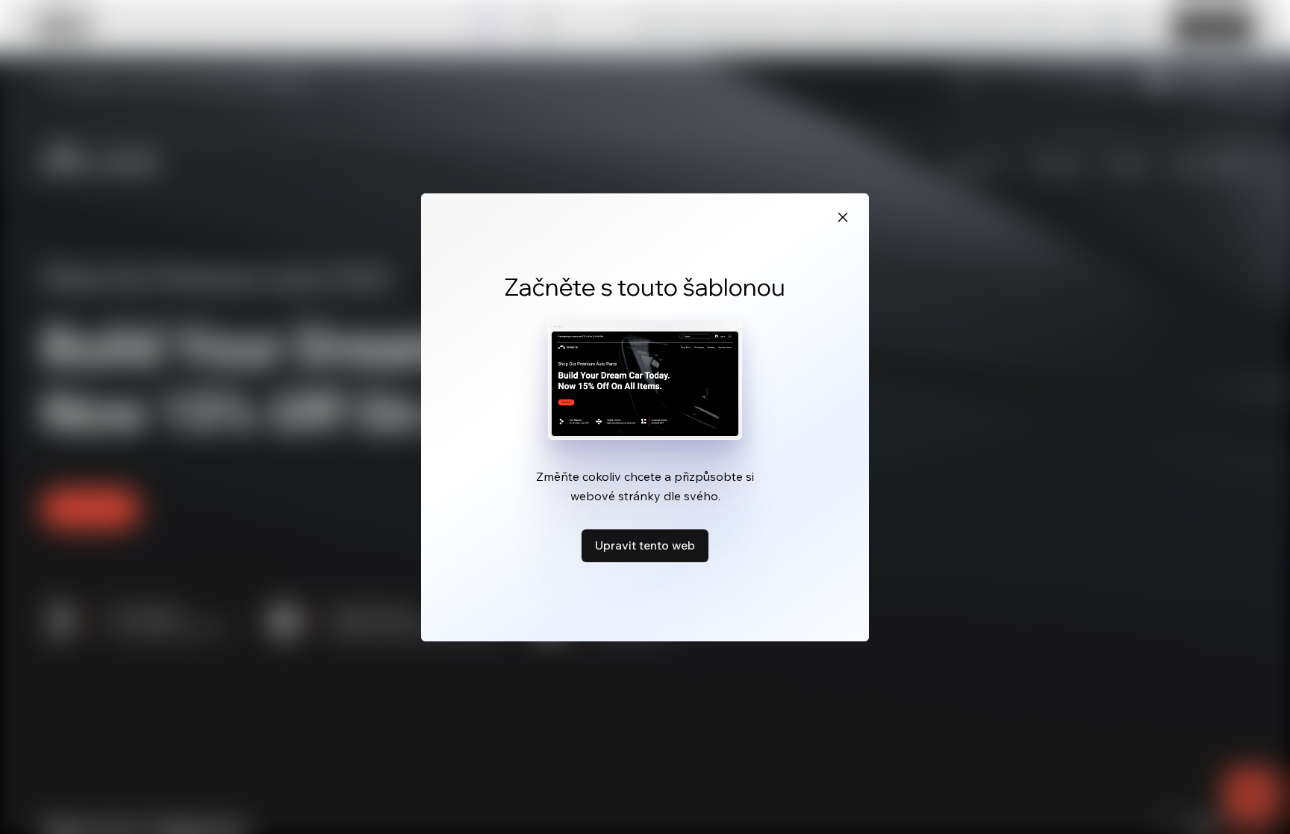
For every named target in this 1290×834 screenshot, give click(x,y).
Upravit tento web (645, 545)
